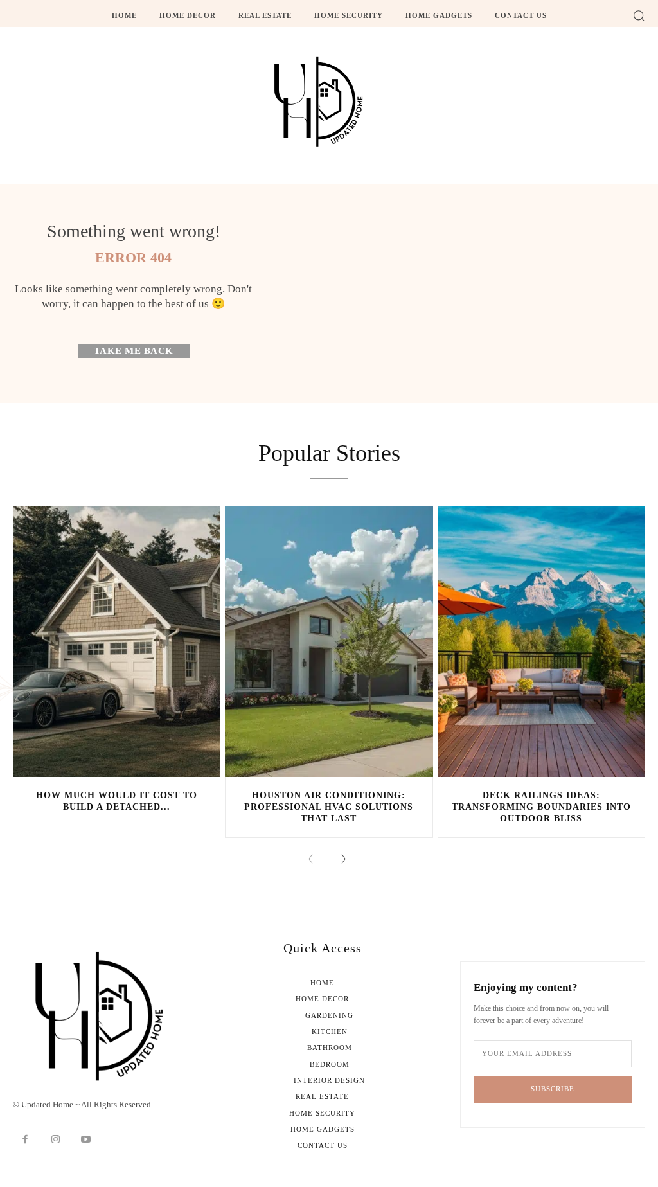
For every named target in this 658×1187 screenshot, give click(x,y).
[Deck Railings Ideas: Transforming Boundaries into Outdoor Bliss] (541, 641)
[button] (638, 15)
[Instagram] (56, 1140)
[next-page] (338, 860)
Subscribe (552, 1089)
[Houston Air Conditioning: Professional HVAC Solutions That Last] (328, 641)
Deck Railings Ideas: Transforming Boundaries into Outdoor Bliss (541, 806)
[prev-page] (316, 860)
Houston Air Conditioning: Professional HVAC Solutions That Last (328, 806)
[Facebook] (25, 1140)
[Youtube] (86, 1140)
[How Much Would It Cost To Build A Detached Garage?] (116, 641)
